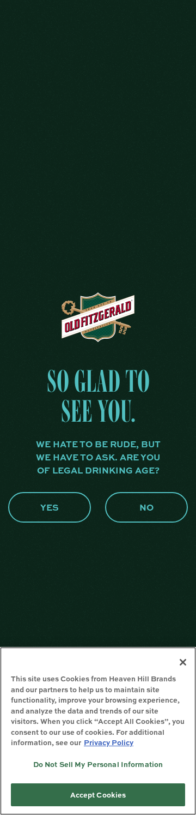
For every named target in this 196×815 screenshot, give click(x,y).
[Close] (183, 662)
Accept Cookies (98, 794)
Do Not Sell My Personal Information (98, 764)
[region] (98, 731)
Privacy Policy (108, 742)
